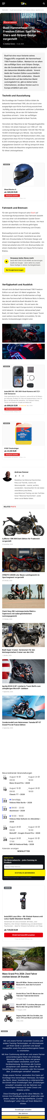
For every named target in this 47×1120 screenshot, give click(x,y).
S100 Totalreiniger (11, 448)
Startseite (5, 10)
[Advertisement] (18, 753)
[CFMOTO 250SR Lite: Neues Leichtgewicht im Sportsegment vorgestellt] (23, 560)
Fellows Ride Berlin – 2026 (21, 802)
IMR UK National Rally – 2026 (22, 844)
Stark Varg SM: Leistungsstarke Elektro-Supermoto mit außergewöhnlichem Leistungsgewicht (19, 613)
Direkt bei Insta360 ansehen (23, 935)
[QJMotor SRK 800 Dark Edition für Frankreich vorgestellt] (23, 524)
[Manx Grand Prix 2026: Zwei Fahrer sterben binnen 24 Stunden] (23, 959)
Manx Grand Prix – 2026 (20, 783)
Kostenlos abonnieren (25, 873)
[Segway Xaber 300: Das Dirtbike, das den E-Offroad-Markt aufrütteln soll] (8, 1018)
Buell (33, 213)
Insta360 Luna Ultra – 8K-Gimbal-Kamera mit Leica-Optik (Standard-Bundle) (23, 917)
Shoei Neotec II (10, 189)
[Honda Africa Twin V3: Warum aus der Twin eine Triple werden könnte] (8, 996)
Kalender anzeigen (10, 848)
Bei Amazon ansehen (12, 409)
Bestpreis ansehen (12, 195)
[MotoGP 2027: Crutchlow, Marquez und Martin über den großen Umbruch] (8, 1007)
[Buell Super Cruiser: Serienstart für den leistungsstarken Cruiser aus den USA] (23, 635)
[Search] (44, 3)
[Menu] (3, 3)
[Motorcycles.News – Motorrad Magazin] (23, 3)
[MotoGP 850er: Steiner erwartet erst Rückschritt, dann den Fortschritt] (8, 985)
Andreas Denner (10, 44)
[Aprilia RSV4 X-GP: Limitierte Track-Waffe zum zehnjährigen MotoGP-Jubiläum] (23, 671)
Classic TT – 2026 (17, 794)
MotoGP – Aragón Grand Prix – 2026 (25, 833)
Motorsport (7, 969)
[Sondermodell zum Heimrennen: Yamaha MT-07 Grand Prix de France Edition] (23, 707)
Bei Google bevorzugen (15, 270)
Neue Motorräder (10, 22)
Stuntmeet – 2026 (17, 811)
